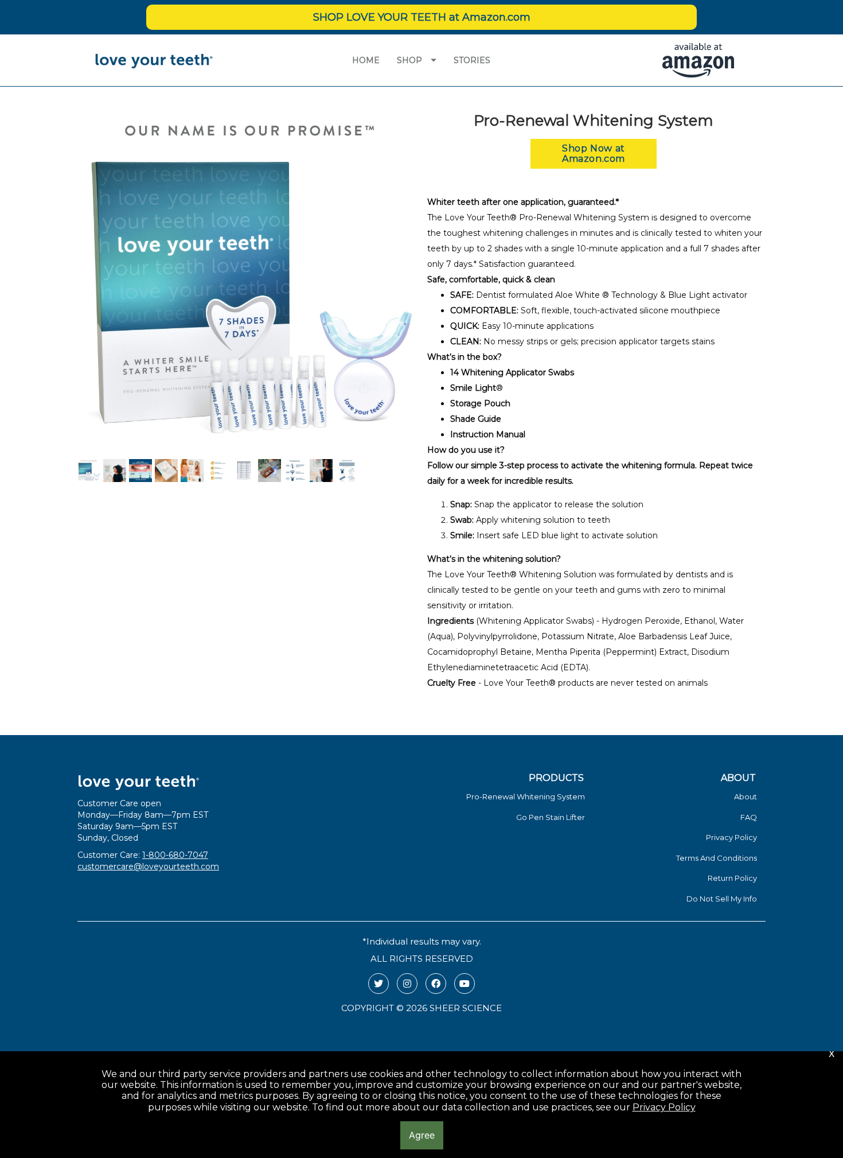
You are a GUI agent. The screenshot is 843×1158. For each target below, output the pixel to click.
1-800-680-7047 (175, 855)
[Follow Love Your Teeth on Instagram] (407, 983)
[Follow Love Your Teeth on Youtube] (464, 983)
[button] (593, 154)
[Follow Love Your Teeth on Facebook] (436, 983)
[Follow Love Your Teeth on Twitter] (378, 983)
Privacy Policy (664, 1107)
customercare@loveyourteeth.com (148, 866)
